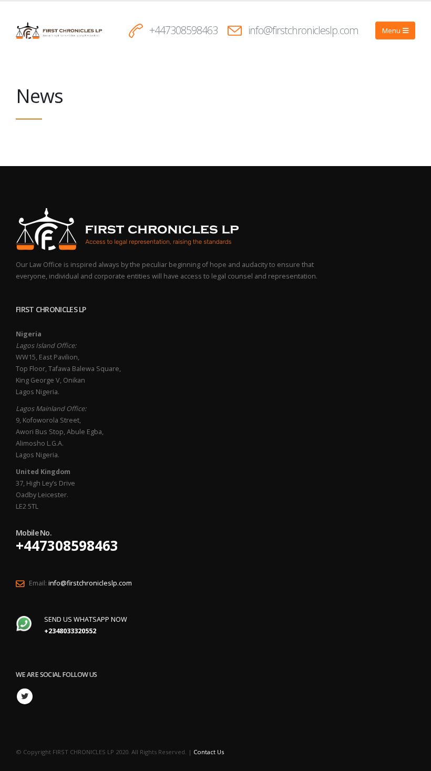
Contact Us (208, 752)
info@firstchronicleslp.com (303, 30)
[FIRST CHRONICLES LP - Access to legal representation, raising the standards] (59, 30)
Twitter (25, 696)
